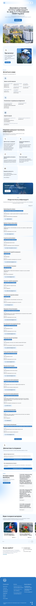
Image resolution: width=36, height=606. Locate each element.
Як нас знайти (5, 598)
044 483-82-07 (25, 84)
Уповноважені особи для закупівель (28, 590)
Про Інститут (5, 586)
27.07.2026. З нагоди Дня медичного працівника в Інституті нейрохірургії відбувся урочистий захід (25, 505)
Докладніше (5, 554)
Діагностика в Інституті (18, 459)
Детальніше (7, 62)
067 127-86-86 (6, 107)
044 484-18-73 (6, 106)
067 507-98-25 (16, 92)
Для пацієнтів (5, 589)
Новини (4, 596)
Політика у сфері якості (28, 591)
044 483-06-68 (25, 87)
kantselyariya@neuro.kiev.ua (9, 120)
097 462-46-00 (6, 87)
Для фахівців (5, 591)
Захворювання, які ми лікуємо (18, 468)
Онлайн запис (18, 20)
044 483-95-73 (6, 119)
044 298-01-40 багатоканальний (9, 105)
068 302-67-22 (16, 84)
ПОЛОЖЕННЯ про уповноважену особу (28, 587)
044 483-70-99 (16, 87)
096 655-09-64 (6, 84)
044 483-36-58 (20, 104)
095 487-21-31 (6, 86)
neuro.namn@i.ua (7, 121)
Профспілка (5, 593)
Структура (5, 588)
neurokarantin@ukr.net (8, 104)
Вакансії (4, 595)
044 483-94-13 (20, 119)
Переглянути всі (18, 439)
